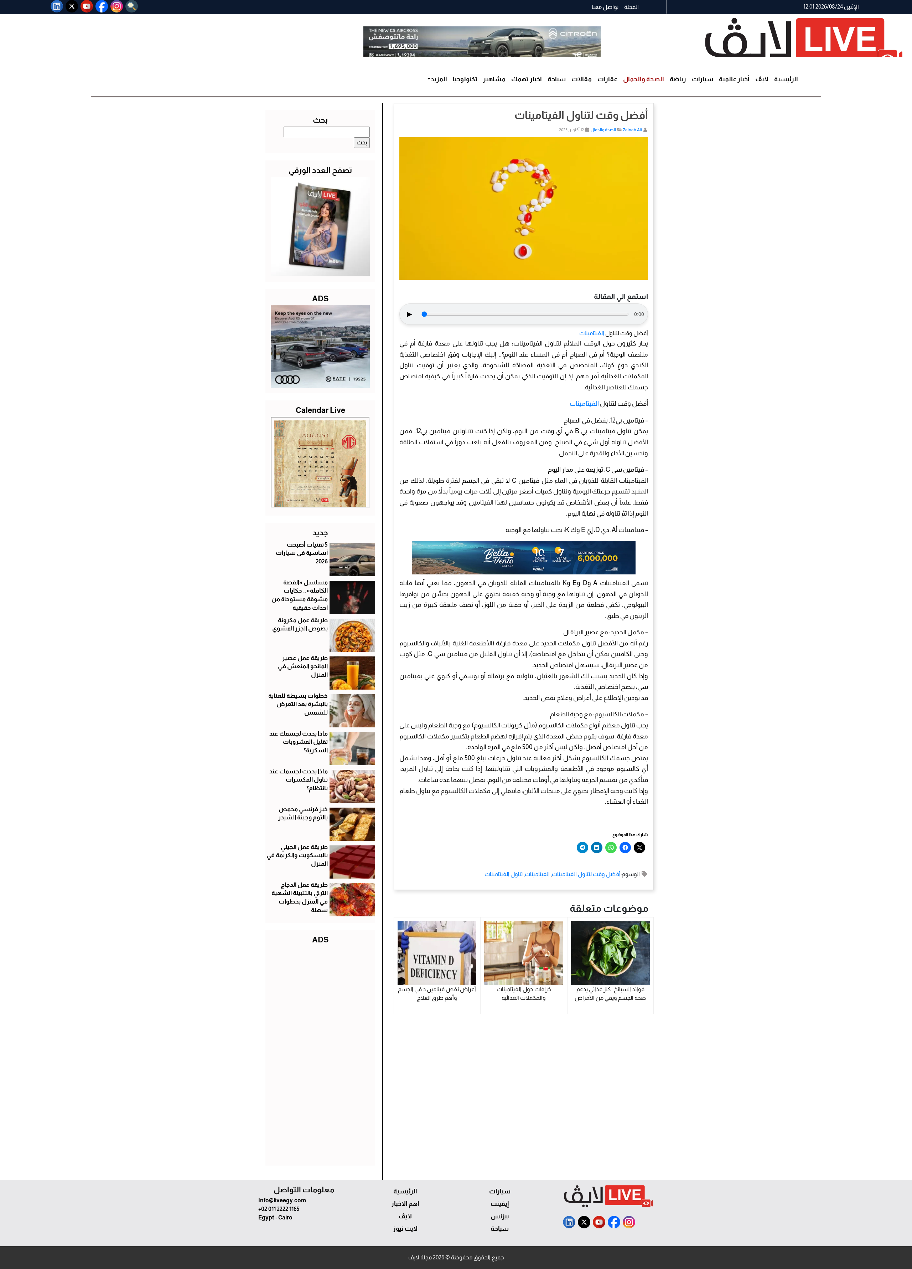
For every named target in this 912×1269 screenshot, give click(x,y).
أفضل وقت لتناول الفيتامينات (586, 874)
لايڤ (761, 79)
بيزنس (500, 1216)
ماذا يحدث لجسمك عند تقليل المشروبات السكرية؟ (298, 742)
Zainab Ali (632, 129)
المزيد (439, 79)
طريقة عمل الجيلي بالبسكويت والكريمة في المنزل (297, 856)
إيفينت (500, 1203)
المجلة (631, 7)
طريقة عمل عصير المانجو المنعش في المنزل (303, 667)
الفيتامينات (591, 333)
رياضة (678, 79)
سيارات (702, 79)
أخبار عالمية (734, 79)
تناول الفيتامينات (503, 874)
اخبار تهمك (526, 79)
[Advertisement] (320, 1053)
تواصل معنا (605, 7)
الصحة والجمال (643, 79)
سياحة (557, 79)
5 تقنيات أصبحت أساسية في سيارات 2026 (302, 553)
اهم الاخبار (405, 1203)
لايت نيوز (405, 1228)
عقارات (607, 79)
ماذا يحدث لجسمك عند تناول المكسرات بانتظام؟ (298, 780)
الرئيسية (786, 79)
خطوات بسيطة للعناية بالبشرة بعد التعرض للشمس (298, 704)
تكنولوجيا (465, 79)
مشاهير (494, 79)
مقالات (581, 79)
